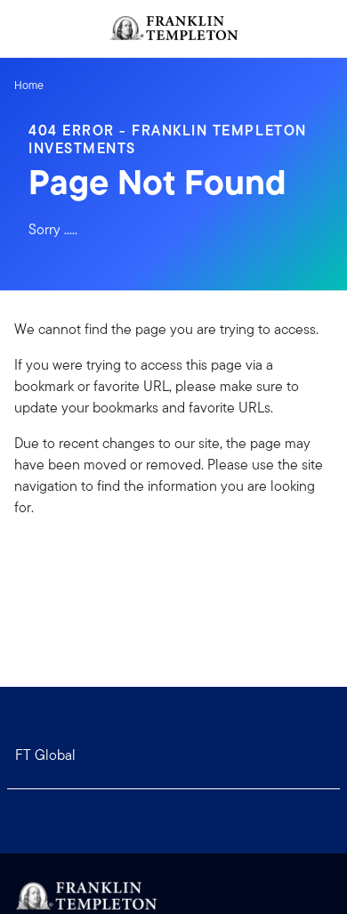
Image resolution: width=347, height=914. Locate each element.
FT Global (45, 755)
